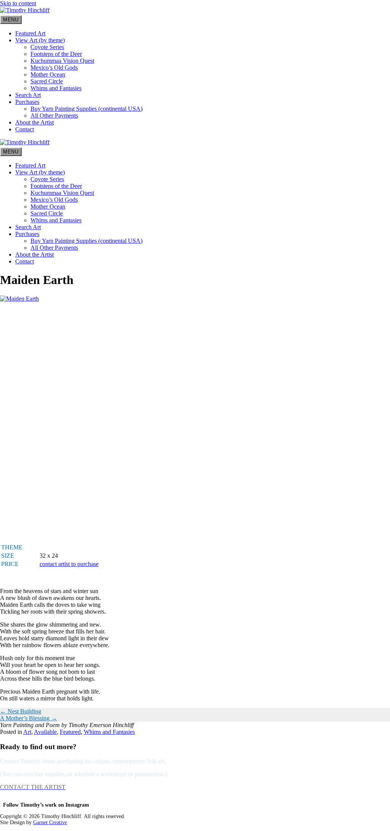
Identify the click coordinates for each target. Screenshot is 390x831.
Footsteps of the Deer (56, 54)
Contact (24, 129)
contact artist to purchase (69, 564)
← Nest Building (20, 711)
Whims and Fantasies (56, 88)
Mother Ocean (47, 74)
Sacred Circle (46, 81)
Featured (70, 732)
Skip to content (18, 3)
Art (27, 732)
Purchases (27, 102)
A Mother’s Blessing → (28, 718)
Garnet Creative (50, 822)
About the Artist (34, 122)
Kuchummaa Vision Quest (62, 60)
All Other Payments (54, 115)
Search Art (28, 95)
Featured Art (30, 33)
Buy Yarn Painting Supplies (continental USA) (86, 108)
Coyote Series (47, 47)
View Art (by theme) (40, 40)
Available (45, 732)
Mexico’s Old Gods (54, 67)
